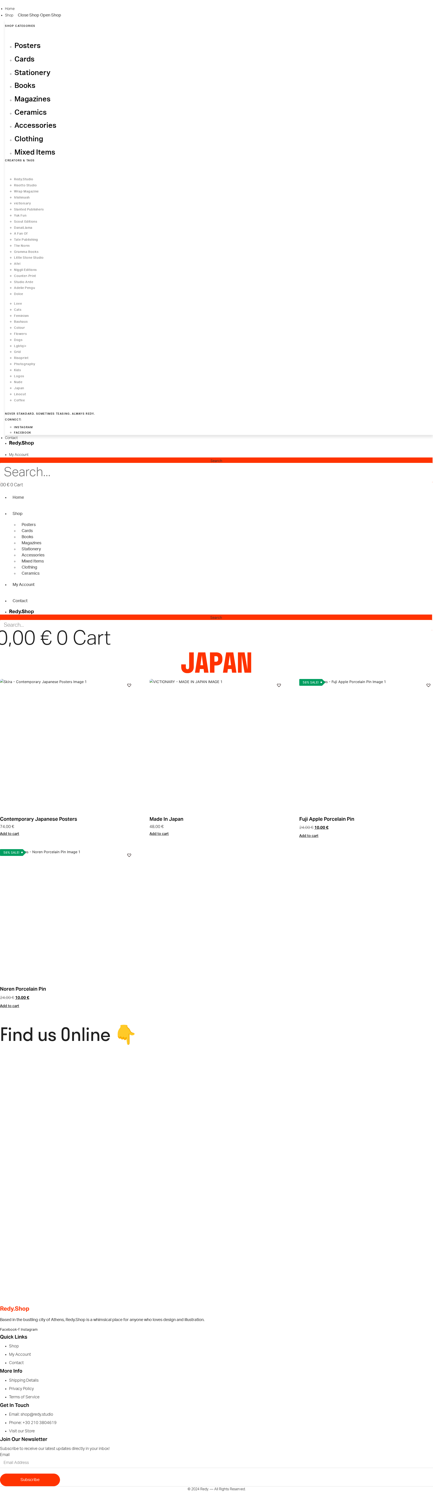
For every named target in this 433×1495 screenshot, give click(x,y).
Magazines (31, 543)
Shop (18, 514)
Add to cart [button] (9, 834)
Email (5, 1455)
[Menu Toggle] (3, 450)
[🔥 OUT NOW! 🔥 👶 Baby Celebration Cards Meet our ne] (272, 1140)
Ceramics (30, 573)
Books (27, 537)
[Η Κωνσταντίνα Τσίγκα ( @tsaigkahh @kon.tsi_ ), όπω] (161, 1140)
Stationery (31, 549)
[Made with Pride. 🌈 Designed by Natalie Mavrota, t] (272, 1071)
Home (18, 498)
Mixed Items (33, 561)
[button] (129, 685)
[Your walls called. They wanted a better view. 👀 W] (53, 1208)
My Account (24, 585)
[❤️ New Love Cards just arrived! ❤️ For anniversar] (53, 1269)
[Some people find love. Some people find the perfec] (161, 1077)
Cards (27, 531)
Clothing (29, 567)
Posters (29, 525)
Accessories (33, 555)
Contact (20, 601)
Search (216, 460)
